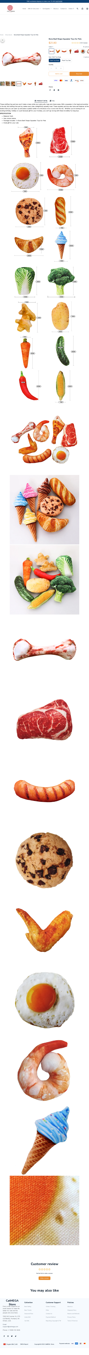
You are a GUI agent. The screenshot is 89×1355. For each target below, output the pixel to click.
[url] (59, 1)
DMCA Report (24, 1344)
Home (1, 35)
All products (8, 35)
